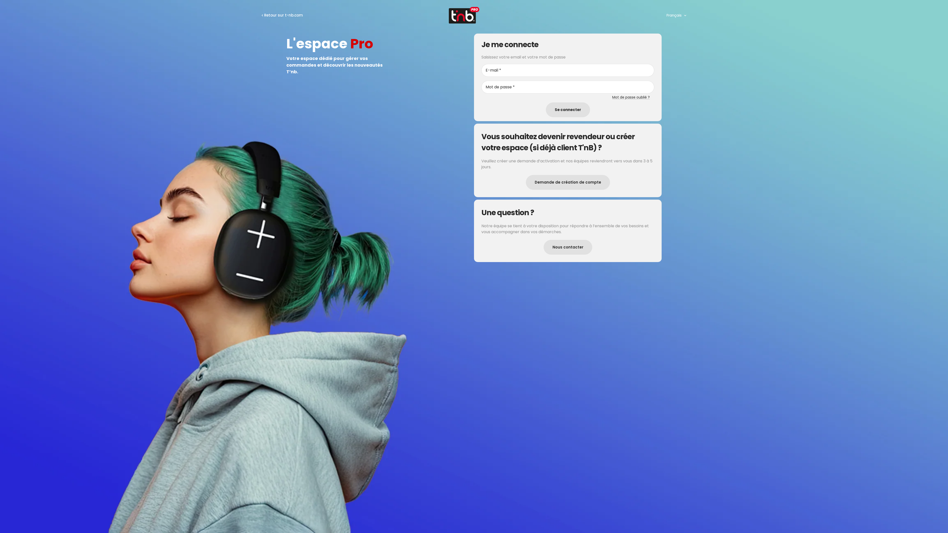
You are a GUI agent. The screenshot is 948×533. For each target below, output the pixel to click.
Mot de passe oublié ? (631, 97)
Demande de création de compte (568, 182)
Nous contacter (568, 247)
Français (674, 15)
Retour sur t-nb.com (283, 15)
